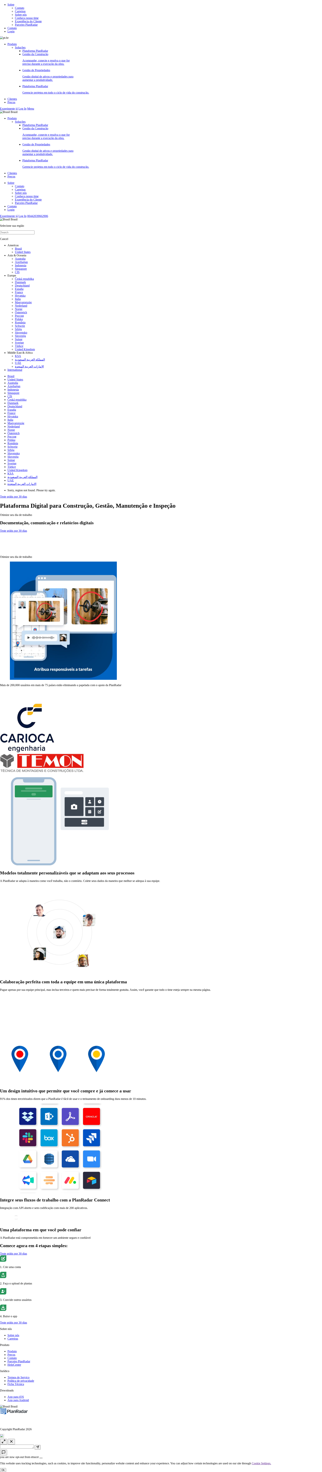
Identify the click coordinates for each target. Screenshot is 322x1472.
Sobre (10, 4)
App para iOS (15, 1396)
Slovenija (20, 335)
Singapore (21, 268)
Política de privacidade (20, 1380)
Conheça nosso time (27, 18)
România (20, 322)
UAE (18, 363)
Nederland (21, 305)
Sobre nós (21, 14)
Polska (19, 319)
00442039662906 (37, 216)
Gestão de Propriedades (47, 75)
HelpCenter (14, 1364)
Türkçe (19, 346)
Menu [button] (30, 108)
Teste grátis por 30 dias (13, 496)
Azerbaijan (21, 262)
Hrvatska (20, 295)
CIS (17, 272)
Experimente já (9, 108)
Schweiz (20, 325)
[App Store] (15, 540)
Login (11, 31)
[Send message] (38, 1447)
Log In (22, 108)
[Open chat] (3, 1452)
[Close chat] (11, 1442)
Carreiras (20, 11)
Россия (19, 315)
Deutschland (22, 285)
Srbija (18, 329)
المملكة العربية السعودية (30, 359)
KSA (18, 356)
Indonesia (20, 265)
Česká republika (24, 278)
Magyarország (23, 302)
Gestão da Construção (46, 59)
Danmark (20, 282)
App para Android (18, 1400)
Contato (19, 8)
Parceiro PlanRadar (26, 24)
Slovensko (21, 332)
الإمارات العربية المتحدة (29, 366)
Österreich (21, 312)
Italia (18, 299)
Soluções (20, 47)
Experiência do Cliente (28, 21)
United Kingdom (25, 349)
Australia (20, 258)
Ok (3, 1470)
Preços (11, 102)
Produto (12, 44)
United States (23, 252)
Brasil (18, 248)
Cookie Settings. (261, 1463)
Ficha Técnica (15, 1384)
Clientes (12, 98)
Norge (18, 309)
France (19, 292)
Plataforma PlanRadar (35, 50)
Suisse (18, 339)
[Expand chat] (3, 1442)
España (19, 288)
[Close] (41, 1458)
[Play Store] (15, 550)
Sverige (19, 342)
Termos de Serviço (18, 1377)
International (14, 369)
